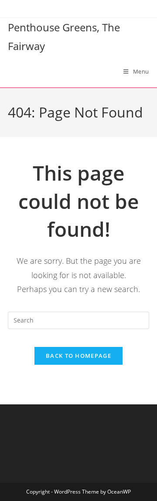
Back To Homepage (78, 356)
